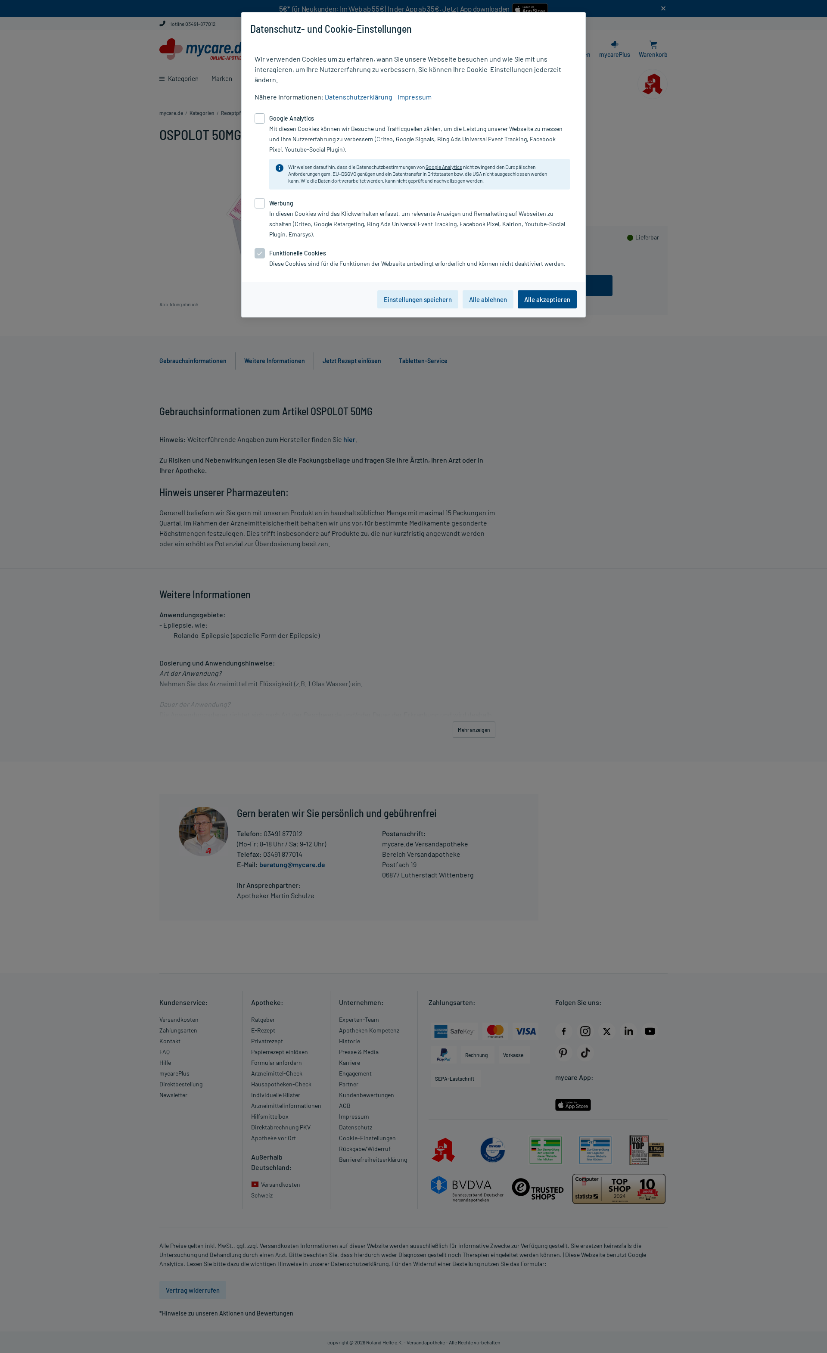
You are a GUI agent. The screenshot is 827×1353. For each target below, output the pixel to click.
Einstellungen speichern (418, 299)
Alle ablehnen (488, 299)
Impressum (415, 97)
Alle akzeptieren (547, 299)
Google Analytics (444, 167)
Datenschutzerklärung (358, 97)
